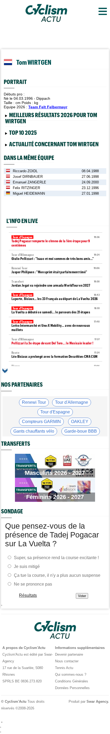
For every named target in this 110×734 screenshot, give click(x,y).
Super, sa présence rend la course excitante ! (56, 557)
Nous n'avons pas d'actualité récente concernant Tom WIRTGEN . (51, 145)
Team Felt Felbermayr (47, 107)
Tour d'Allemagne (71, 402)
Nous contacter (66, 661)
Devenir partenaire (69, 654)
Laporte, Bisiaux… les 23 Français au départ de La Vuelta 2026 (55, 297)
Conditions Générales (71, 681)
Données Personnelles (72, 688)
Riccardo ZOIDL (25, 171)
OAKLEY (79, 421)
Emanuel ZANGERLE (29, 182)
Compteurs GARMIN (41, 421)
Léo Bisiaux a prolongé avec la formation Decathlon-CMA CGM (55, 355)
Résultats (28, 595)
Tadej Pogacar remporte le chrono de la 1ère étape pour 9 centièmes (55, 241)
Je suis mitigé (27, 566)
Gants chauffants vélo (33, 431)
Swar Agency (97, 702)
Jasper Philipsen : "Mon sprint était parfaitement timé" (55, 270)
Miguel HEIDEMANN (29, 193)
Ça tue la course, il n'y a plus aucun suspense (57, 575)
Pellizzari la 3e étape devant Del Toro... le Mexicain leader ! (55, 341)
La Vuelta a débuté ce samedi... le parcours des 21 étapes (55, 310)
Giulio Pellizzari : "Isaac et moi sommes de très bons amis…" (55, 257)
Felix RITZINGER (26, 188)
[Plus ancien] (5, 370)
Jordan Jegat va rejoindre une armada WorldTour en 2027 (55, 283)
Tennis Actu (64, 668)
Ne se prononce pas (33, 584)
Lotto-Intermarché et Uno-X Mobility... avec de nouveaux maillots (55, 326)
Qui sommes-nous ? (70, 674)
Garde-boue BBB (80, 431)
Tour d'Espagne (55, 412)
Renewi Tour (34, 402)
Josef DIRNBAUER (28, 177)
